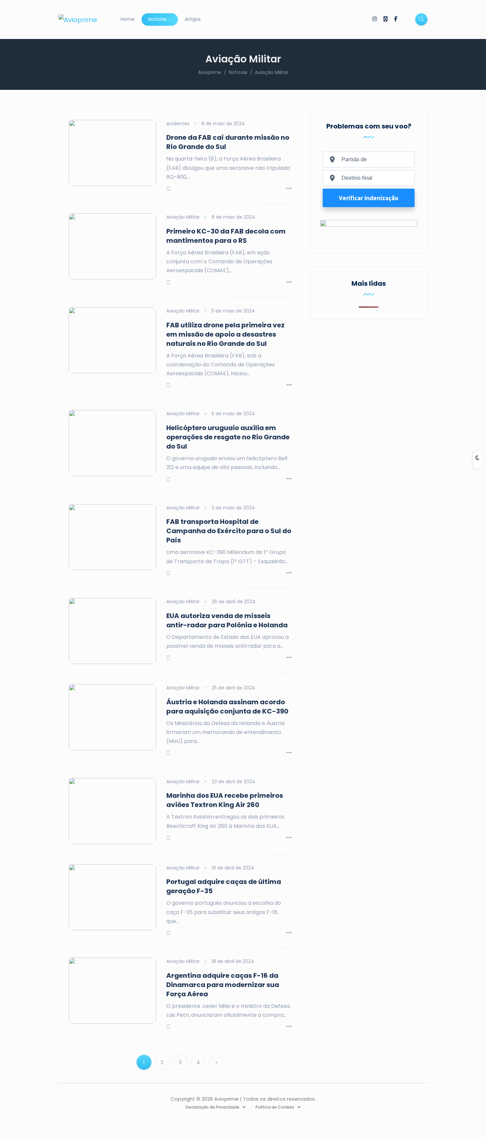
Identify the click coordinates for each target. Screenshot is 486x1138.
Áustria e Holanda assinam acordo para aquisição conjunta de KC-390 (227, 706)
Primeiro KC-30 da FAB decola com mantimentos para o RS (226, 236)
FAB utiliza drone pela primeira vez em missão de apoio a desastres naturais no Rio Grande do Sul (225, 334)
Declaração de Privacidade (212, 1107)
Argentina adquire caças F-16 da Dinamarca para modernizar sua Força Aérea (222, 985)
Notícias (157, 19)
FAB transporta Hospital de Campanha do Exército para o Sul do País (228, 531)
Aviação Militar (183, 217)
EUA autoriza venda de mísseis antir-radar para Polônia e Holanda (227, 620)
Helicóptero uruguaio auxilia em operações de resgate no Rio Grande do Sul (228, 437)
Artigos (193, 19)
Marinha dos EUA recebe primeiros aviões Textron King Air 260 (224, 800)
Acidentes (177, 123)
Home (128, 19)
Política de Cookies (275, 1107)
